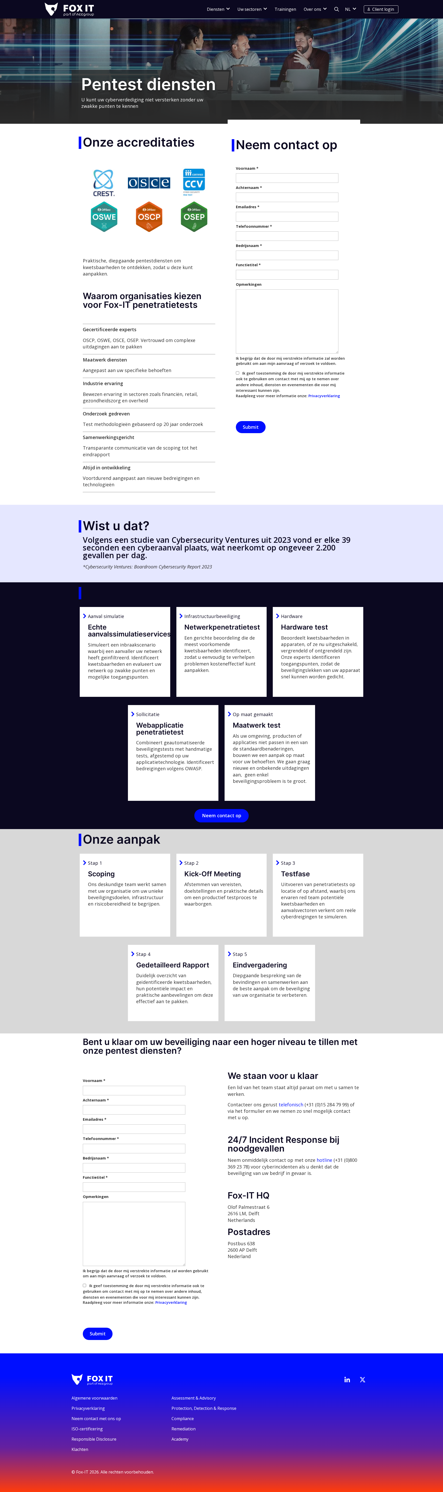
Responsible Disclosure (94, 1439)
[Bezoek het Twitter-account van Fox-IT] (362, 1379)
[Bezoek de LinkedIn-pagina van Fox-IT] (347, 1379)
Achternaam (249, 187)
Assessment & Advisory (194, 1398)
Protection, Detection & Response (204, 1408)
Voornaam (247, 168)
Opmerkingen (248, 284)
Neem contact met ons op (96, 1418)
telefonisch (291, 1104)
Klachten (80, 1449)
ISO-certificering (87, 1429)
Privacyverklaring (324, 395)
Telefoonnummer (254, 226)
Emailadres (247, 206)
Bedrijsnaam (249, 245)
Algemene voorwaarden (94, 1398)
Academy (180, 1439)
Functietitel (248, 264)
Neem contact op (221, 815)
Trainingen (285, 9)
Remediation (184, 1429)
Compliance (183, 1418)
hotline (324, 1160)
